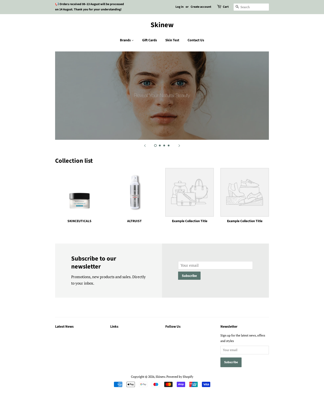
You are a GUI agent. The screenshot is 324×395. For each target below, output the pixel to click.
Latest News (64, 326)
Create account (201, 7)
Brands (125, 40)
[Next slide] (179, 145)
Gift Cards (149, 40)
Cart (226, 7)
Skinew (162, 25)
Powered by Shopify (179, 376)
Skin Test (172, 40)
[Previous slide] (145, 145)
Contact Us (196, 40)
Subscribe (189, 275)
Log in (179, 7)
